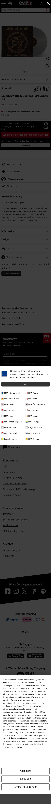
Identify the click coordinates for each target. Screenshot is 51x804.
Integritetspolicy (15, 747)
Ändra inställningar (25, 786)
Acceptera (25, 770)
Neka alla (25, 778)
